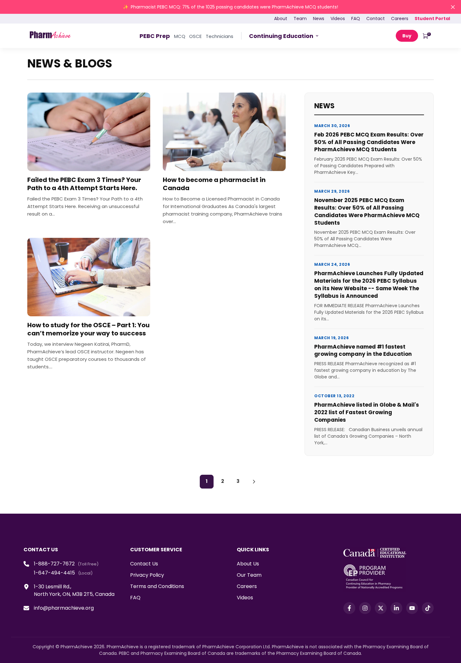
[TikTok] (428, 608)
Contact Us (144, 563)
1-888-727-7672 (54, 563)
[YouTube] (412, 608)
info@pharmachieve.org (64, 608)
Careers (247, 586)
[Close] (453, 7)
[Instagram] (365, 608)
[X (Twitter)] (381, 608)
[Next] (254, 482)
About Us (248, 563)
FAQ (135, 597)
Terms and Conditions (157, 586)
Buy (406, 36)
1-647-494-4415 (54, 572)
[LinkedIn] (396, 608)
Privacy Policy (147, 575)
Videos (245, 597)
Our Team (249, 575)
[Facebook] (349, 608)
